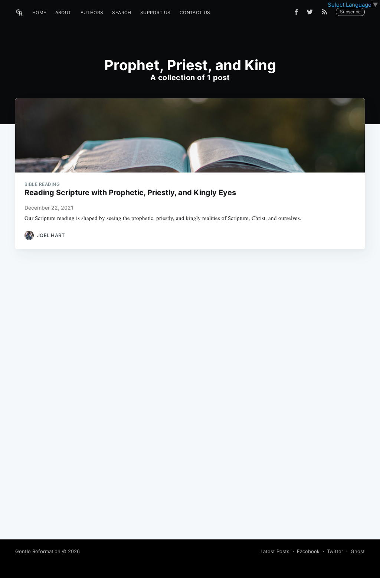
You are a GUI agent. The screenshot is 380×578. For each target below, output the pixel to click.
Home (39, 12)
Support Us (155, 12)
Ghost (358, 551)
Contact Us (195, 12)
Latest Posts (275, 551)
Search (121, 12)
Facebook (308, 551)
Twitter (335, 551)
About (63, 12)
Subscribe (350, 11)
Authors (92, 12)
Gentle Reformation (37, 551)
